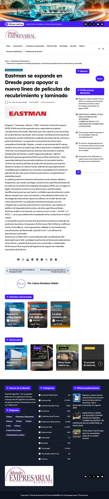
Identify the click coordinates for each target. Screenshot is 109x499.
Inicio (8, 46)
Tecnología (63, 46)
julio (9, 426)
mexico (18, 426)
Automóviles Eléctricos (50, 406)
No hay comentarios (47, 102)
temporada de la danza (15, 435)
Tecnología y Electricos (50, 454)
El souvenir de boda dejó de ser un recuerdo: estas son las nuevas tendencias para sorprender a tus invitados (91, 146)
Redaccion (13, 320)
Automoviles (17, 46)
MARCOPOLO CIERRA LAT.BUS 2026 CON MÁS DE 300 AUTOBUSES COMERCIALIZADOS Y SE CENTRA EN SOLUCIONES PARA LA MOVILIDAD (91, 120)
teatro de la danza (14, 430)
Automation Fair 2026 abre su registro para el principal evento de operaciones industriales (91, 158)
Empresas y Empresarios (35, 46)
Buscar (84, 71)
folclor (19, 421)
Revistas (73, 46)
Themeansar (83, 495)
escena (9, 421)
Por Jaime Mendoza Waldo (18, 102)
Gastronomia (46, 432)
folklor (29, 421)
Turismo (44, 459)
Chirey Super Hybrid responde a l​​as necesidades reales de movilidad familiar (91, 134)
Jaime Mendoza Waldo (45, 283)
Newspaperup (69, 495)
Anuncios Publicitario (14, 51)
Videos (81, 46)
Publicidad (45, 438)
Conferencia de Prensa (33, 51)
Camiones (37, 348)
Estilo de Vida (52, 46)
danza (9, 416)
